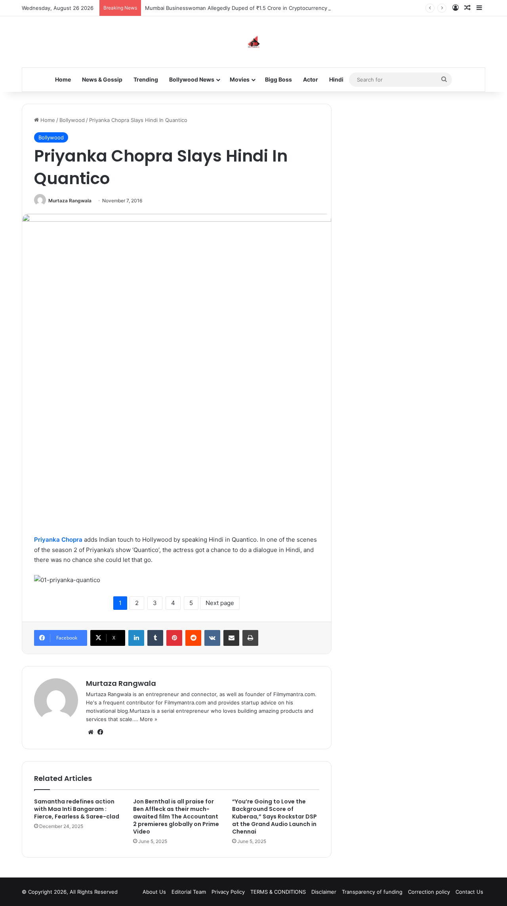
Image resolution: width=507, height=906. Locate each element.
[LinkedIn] (136, 638)
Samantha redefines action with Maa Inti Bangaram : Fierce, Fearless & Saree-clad (76, 809)
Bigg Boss (278, 79)
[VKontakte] (212, 638)
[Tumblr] (155, 638)
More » (148, 719)
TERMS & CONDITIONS (278, 892)
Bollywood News (191, 79)
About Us (154, 892)
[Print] (250, 638)
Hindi (336, 79)
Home (63, 79)
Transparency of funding (372, 892)
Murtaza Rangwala (69, 201)
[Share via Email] (231, 638)
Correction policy (429, 892)
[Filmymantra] (253, 41)
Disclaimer (323, 892)
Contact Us (469, 892)
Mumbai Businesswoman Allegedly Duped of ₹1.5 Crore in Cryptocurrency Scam (243, 8)
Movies (240, 79)
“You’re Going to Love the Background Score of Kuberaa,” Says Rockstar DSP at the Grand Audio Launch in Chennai (274, 817)
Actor (310, 79)
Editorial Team (189, 892)
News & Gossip (102, 79)
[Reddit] (193, 638)
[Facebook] (100, 732)
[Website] (90, 732)
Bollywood (72, 120)
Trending (145, 79)
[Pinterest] (174, 638)
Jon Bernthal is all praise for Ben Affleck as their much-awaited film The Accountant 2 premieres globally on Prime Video (176, 817)
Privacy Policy (228, 892)
